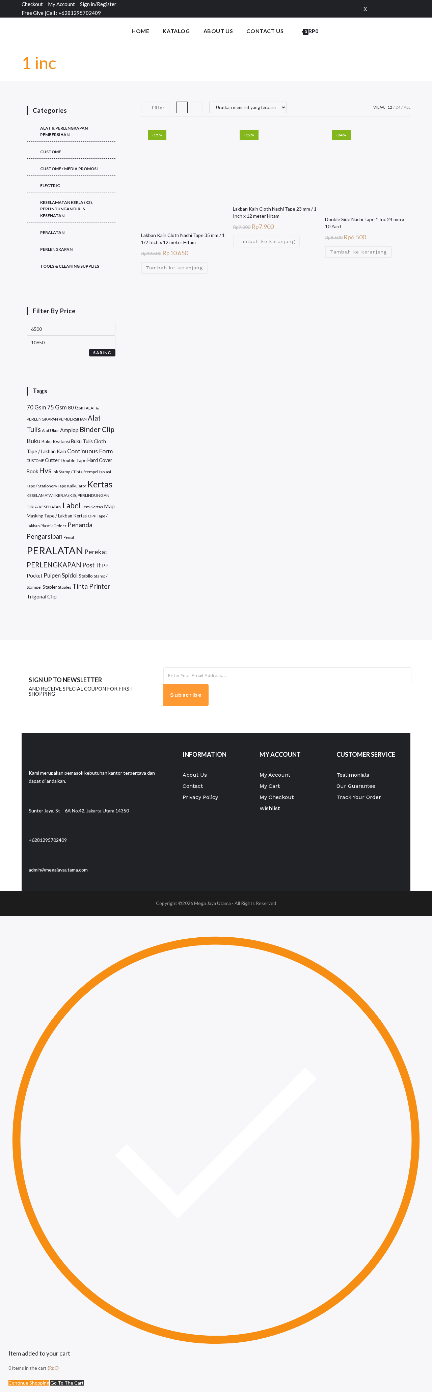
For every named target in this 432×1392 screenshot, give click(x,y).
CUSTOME (50, 151)
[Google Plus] (386, 8)
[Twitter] (365, 8)
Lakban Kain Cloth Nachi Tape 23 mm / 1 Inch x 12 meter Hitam (275, 212)
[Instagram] (406, 8)
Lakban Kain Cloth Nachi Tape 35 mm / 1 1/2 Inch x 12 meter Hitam (183, 238)
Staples (64, 587)
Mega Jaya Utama (212, 903)
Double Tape (73, 460)
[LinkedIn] (319, 694)
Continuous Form (90, 451)
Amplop (69, 430)
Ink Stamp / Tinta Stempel (75, 471)
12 (389, 107)
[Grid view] (182, 107)
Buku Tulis (82, 441)
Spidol (70, 575)
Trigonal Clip (42, 596)
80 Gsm (76, 407)
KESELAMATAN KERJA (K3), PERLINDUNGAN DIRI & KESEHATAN (66, 209)
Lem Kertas (92, 506)
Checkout (32, 4)
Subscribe (186, 695)
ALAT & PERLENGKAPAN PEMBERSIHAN (64, 131)
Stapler (50, 587)
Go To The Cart (67, 1383)
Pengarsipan (44, 536)
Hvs (45, 470)
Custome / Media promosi (69, 168)
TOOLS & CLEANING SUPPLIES (69, 266)
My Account (61, 4)
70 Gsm (36, 407)
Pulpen (52, 575)
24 (398, 107)
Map (109, 506)
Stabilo (86, 576)
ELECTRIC (50, 185)
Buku (33, 441)
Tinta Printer (91, 586)
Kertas (99, 484)
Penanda (80, 525)
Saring (102, 352)
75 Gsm (57, 407)
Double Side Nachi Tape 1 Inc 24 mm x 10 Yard (364, 222)
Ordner (60, 526)
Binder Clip (97, 429)
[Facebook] (376, 8)
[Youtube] (319, 709)
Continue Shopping (28, 1383)
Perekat (96, 552)
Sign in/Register (98, 4)
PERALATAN (52, 232)
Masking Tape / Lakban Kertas (57, 515)
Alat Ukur (50, 430)
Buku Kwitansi (56, 441)
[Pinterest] (397, 8)
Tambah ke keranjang (174, 267)
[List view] (196, 107)
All (407, 107)
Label (71, 505)
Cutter (52, 460)
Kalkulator (76, 485)
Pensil (68, 537)
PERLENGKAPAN (56, 249)
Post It (91, 565)
